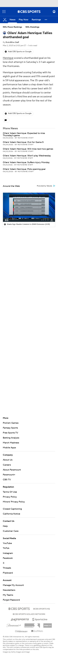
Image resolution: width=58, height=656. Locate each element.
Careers (7, 464)
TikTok (6, 548)
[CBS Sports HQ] (41, 608)
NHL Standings (32, 27)
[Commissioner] (32, 624)
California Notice (11, 513)
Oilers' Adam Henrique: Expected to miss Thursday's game (24, 134)
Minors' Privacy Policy (14, 501)
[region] (29, 207)
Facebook (8, 558)
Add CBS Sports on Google (20, 51)
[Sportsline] (39, 619)
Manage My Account (13, 585)
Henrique (8, 58)
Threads (7, 568)
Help (5, 526)
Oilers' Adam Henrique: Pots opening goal (24, 169)
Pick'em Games (10, 423)
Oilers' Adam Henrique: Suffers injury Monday (26, 162)
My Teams (8, 595)
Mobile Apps (9, 447)
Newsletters (9, 590)
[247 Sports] (20, 619)
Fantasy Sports (10, 427)
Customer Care (10, 531)
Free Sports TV (10, 432)
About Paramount (12, 469)
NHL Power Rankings (12, 27)
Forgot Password (11, 600)
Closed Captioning (12, 508)
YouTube (7, 543)
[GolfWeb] (37, 631)
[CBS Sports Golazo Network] (29, 613)
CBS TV (7, 479)
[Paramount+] (13, 624)
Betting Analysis (11, 437)
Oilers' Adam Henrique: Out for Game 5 (23, 142)
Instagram (8, 553)
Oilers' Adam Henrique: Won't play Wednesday (27, 155)
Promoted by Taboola (44, 186)
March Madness (11, 442)
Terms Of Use (10, 492)
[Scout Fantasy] (21, 631)
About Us (7, 459)
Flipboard (8, 572)
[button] (4, 11)
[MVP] (47, 624)
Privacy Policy (10, 496)
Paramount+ (9, 474)
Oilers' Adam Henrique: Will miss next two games (28, 149)
